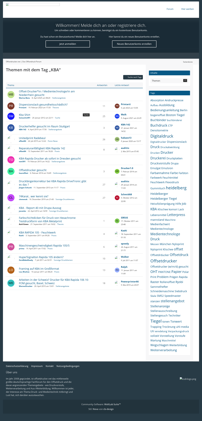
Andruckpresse (174, 100)
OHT (153, 271)
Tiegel (156, 321)
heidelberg (176, 187)
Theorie (55, 107)
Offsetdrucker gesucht (32, 170)
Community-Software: (101, 404)
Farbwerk (156, 177)
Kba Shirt (24, 115)
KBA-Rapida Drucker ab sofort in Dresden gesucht (50, 158)
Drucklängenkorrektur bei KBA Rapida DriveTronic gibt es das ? (52, 182)
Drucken (155, 152)
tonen (166, 321)
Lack (181, 209)
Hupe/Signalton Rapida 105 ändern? (41, 257)
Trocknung (168, 326)
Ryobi (179, 282)
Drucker (167, 152)
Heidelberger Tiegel (163, 199)
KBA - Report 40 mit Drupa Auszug (40, 208)
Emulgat (155, 168)
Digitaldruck (161, 136)
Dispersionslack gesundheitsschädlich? (43, 104)
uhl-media (182, 326)
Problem (163, 277)
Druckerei (158, 158)
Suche (86, 115)
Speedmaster (172, 296)
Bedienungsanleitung (164, 110)
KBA (153, 209)
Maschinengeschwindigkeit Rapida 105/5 (44, 245)
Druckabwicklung (170, 147)
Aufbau (154, 105)
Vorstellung (167, 336)
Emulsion (167, 168)
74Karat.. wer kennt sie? (33, 196)
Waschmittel (169, 340)
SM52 (160, 296)
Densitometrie (159, 130)
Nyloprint (178, 244)
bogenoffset (157, 115)
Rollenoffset (167, 282)
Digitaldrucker (158, 141)
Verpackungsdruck (178, 331)
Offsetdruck (179, 254)
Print (153, 277)
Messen (154, 244)
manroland (157, 219)
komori (173, 209)
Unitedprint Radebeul (32, 138)
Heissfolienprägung (162, 203)
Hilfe (178, 203)
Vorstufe (180, 336)
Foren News (53, 141)
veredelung (161, 331)
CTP (170, 125)
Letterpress (176, 214)
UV (152, 331)
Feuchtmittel (170, 177)
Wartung (155, 340)
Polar (185, 272)
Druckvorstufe (160, 163)
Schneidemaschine (162, 291)
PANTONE (164, 272)
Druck (155, 146)
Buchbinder (158, 120)
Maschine (170, 219)
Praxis (57, 151)
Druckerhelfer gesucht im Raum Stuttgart (44, 126)
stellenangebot (172, 301)
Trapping (155, 326)
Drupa (174, 163)
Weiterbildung (178, 345)
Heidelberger (159, 194)
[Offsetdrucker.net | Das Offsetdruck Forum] (33, 9)
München (165, 244)
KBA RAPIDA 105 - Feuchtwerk (37, 232)
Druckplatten (174, 158)
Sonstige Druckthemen (65, 199)
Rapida (183, 277)
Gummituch (157, 188)
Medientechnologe (162, 229)
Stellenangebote (59, 98)
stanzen (155, 301)
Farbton (183, 173)
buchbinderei (174, 120)
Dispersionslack (177, 141)
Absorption (157, 100)
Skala (153, 296)
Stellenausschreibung (163, 311)
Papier (176, 271)
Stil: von (101, 409)
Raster (154, 282)
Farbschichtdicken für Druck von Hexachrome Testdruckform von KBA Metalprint (47, 219)
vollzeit (154, 336)
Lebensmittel (158, 215)
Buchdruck (158, 125)
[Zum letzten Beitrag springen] (117, 106)
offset (178, 249)
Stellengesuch (159, 315)
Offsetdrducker (159, 255)
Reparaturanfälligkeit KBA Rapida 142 (42, 148)
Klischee (163, 209)
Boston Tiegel (175, 115)
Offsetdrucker (163, 261)
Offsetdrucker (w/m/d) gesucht (169, 266)
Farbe (174, 173)
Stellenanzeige (160, 306)
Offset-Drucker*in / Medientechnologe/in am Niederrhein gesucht (47, 93)
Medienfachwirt (160, 224)
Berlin (183, 110)
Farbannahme (159, 173)
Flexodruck (172, 182)
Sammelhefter (159, 286)
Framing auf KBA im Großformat (39, 268)
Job (184, 204)
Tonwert (176, 321)
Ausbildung (166, 105)
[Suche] (193, 56)
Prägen (173, 277)
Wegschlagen (159, 345)
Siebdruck (181, 291)
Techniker (174, 315)
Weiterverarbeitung (163, 350)
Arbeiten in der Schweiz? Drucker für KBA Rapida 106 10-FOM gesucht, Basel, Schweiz (54, 281)
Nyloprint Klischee (161, 249)
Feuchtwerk (157, 182)
